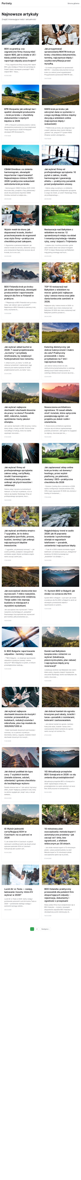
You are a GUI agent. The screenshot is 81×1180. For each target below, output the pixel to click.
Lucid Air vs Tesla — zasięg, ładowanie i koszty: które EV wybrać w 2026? (18, 892)
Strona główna (73, 3)
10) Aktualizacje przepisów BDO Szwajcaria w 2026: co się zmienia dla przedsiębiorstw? (60, 774)
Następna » (45, 929)
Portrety (7, 3)
